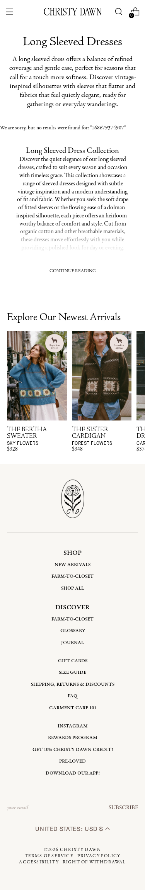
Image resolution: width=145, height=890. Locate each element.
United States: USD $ (70, 829)
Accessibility (39, 862)
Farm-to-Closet (72, 576)
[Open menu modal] (10, 12)
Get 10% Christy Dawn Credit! (72, 749)
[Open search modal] (118, 12)
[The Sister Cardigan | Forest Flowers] (102, 375)
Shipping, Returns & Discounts (72, 684)
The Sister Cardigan (92, 436)
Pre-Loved (72, 761)
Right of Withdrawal (94, 862)
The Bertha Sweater (27, 436)
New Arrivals (72, 564)
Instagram (73, 726)
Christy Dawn (80, 850)
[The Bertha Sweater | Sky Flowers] (37, 375)
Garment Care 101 (72, 708)
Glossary (72, 630)
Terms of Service (49, 856)
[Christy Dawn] (73, 11)
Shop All (72, 588)
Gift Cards (72, 661)
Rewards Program (72, 737)
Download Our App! (73, 773)
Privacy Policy (99, 856)
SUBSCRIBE (123, 808)
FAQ (72, 696)
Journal (72, 642)
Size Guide (72, 672)
